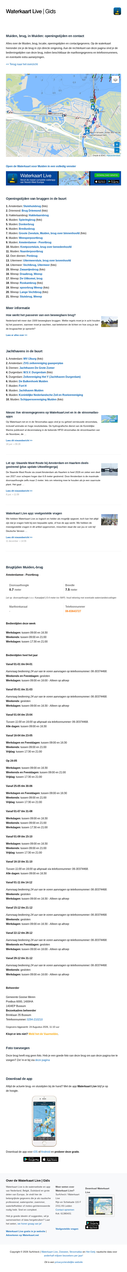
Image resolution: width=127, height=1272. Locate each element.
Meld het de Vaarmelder (43, 1034)
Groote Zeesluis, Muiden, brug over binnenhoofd (49, 233)
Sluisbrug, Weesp (31, 296)
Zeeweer (63, 1252)
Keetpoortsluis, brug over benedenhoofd (46, 246)
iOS (35, 1151)
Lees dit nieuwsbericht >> (19, 440)
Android (45, 1151)
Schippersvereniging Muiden (38, 399)
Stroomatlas (75, 1252)
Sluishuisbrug (32, 206)
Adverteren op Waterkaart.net (22, 1235)
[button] (93, 115)
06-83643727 (73, 611)
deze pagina (42, 1060)
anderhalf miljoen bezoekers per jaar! (63, 1255)
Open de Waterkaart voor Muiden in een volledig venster (41, 166)
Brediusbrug (27, 228)
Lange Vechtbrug (31, 292)
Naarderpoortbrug (31, 251)
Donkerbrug (26, 224)
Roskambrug (28, 283)
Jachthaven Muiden (31, 390)
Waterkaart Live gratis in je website (25, 1231)
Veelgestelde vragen (67, 1228)
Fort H (23, 385)
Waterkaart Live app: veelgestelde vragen (34, 513)
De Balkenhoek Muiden (33, 381)
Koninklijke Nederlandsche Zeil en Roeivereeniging (51, 395)
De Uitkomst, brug (31, 278)
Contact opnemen (65, 1209)
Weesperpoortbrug (31, 237)
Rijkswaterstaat (113, 155)
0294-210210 (35, 1019)
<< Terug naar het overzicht (22, 64)
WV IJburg (29, 358)
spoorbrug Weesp (31, 287)
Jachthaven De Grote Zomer (37, 367)
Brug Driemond (31, 210)
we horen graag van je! (30, 1223)
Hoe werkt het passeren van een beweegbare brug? (41, 315)
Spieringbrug (27, 219)
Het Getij (90, 1252)
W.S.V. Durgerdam (34, 372)
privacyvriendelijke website (69, 1262)
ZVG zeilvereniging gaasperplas (43, 363)
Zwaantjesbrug (29, 269)
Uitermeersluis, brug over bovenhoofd (47, 260)
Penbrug (32, 255)
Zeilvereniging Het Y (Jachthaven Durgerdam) (52, 376)
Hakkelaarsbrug (39, 215)
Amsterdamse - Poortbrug (35, 242)
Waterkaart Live (49, 1252)
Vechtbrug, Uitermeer (36, 265)
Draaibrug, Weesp (31, 274)
